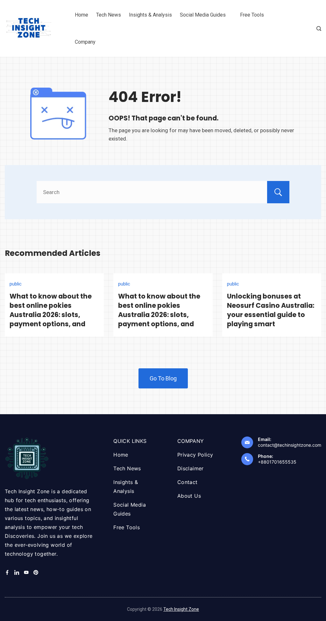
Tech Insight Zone (181, 609)
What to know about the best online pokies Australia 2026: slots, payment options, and (51, 310)
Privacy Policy (195, 454)
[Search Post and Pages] (318, 28)
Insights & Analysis (150, 15)
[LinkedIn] (16, 572)
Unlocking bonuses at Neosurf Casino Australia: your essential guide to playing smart (270, 310)
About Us (189, 496)
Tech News (108, 15)
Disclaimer (190, 468)
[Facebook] (7, 572)
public (16, 284)
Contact (187, 482)
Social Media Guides (203, 15)
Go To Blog (163, 378)
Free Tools (252, 15)
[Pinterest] (35, 572)
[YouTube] (26, 572)
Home (81, 15)
